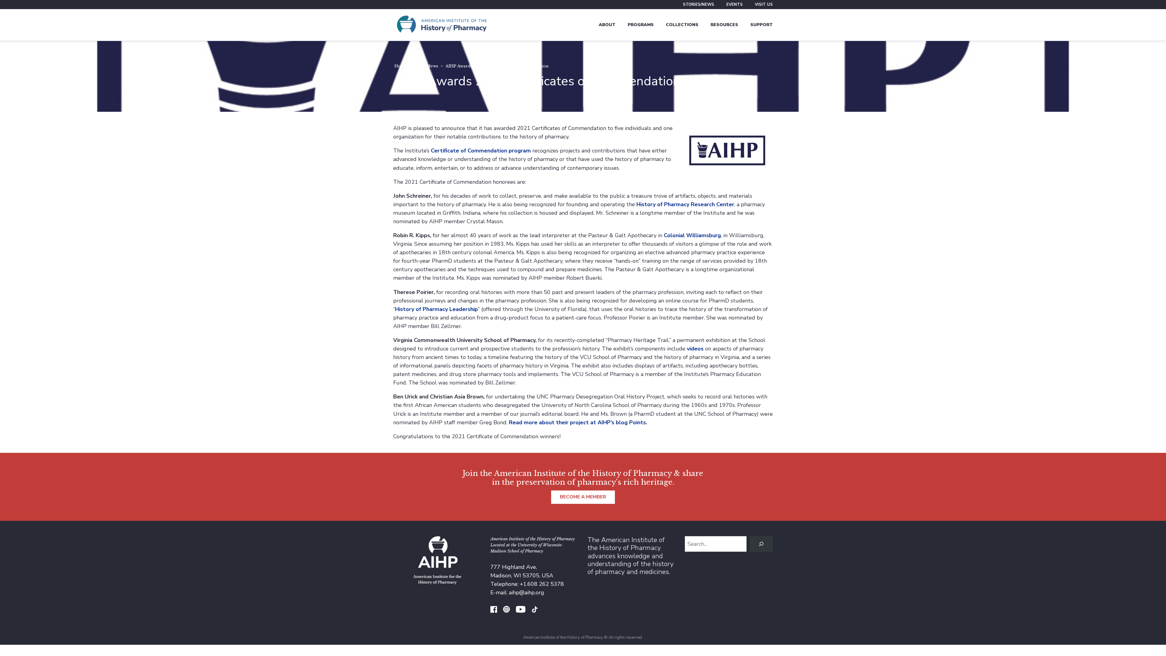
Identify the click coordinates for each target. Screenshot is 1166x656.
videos (695, 348)
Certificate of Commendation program (481, 150)
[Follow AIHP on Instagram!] (506, 610)
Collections (682, 25)
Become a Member (583, 497)
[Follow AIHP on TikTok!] (534, 610)
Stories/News (698, 4)
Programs (641, 25)
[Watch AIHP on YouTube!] (520, 610)
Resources (724, 25)
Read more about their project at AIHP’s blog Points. (578, 422)
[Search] (761, 544)
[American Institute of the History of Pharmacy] (441, 25)
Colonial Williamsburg (692, 235)
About (607, 25)
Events (734, 4)
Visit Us (764, 4)
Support (761, 25)
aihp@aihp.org (526, 592)
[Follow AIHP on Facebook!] (493, 610)
